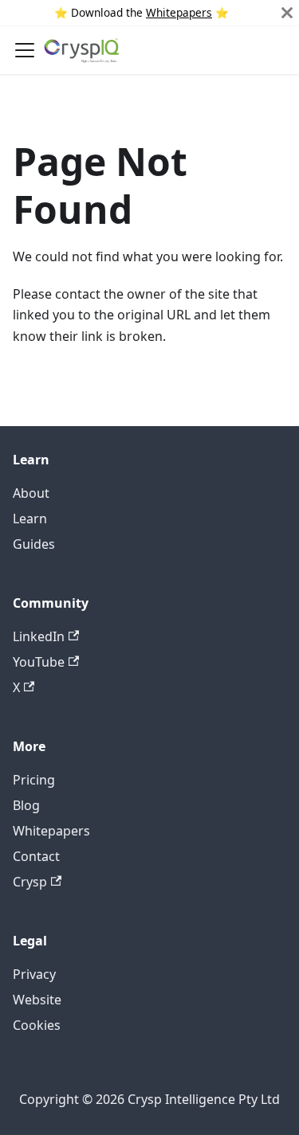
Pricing (34, 780)
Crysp (30, 881)
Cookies (37, 1025)
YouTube (39, 662)
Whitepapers (179, 12)
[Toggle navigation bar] (25, 50)
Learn (30, 518)
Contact (36, 856)
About (31, 493)
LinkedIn (39, 636)
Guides (34, 544)
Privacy (34, 974)
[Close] (287, 12)
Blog (26, 805)
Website (37, 999)
